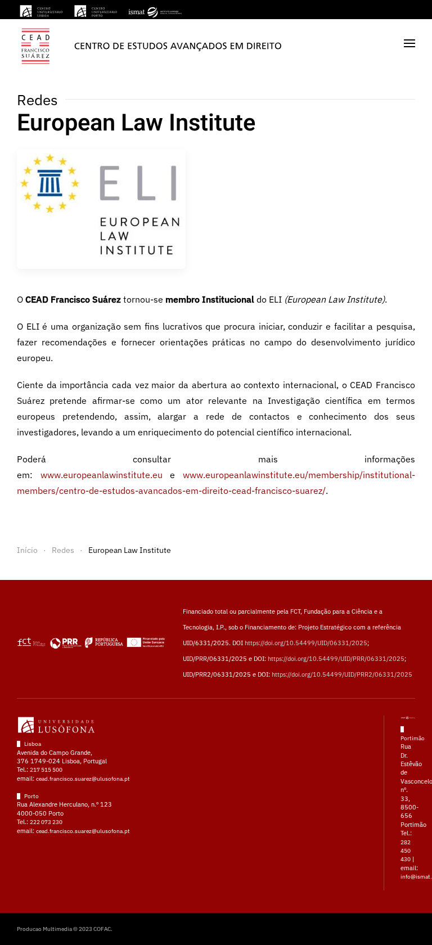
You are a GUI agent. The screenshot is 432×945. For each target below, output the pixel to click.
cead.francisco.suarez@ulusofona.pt (83, 778)
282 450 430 (405, 851)
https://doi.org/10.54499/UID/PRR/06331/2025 (336, 659)
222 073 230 (46, 822)
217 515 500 (46, 769)
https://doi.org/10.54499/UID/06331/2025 (306, 643)
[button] (409, 43)
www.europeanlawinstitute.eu (101, 474)
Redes (37, 99)
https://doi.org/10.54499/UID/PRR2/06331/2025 (342, 674)
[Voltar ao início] (150, 43)
